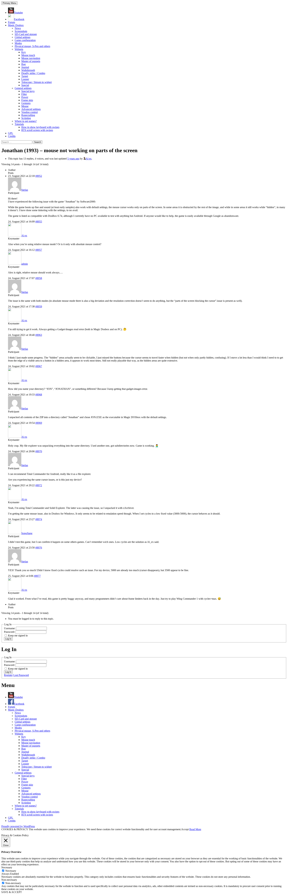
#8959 (38, 306)
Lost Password (21, 675)
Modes (18, 43)
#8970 (38, 451)
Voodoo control (29, 112)
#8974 (38, 519)
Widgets (19, 49)
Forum (11, 22)
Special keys (27, 91)
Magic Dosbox (16, 25)
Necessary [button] (6, 867)
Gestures (25, 103)
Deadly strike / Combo (33, 73)
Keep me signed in (18, 635)
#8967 (38, 366)
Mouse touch (28, 55)
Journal (25, 67)
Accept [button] (185, 829)
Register (8, 675)
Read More (195, 829)
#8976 (38, 547)
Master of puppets (30, 61)
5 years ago (73, 158)
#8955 (38, 221)
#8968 (38, 394)
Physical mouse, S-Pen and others (32, 46)
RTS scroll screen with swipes (37, 130)
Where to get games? (26, 121)
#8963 (38, 335)
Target (24, 76)
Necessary (10, 870)
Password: (10, 631)
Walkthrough (28, 70)
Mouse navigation (30, 58)
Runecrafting (28, 115)
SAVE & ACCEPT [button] (11, 892)
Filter (24, 94)
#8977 (37, 575)
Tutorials (19, 124)
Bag (23, 64)
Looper (25, 79)
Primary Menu (9, 3)
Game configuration (25, 40)
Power (24, 97)
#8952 (38, 176)
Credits (12, 136)
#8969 (38, 422)
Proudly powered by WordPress (18, 826)
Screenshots (21, 31)
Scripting (26, 118)
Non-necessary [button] (9, 879)
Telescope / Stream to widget (36, 82)
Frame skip (27, 100)
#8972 (38, 485)
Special (25, 85)
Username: (10, 628)
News (18, 28)
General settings (23, 88)
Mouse (24, 106)
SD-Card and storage (26, 34)
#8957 (38, 249)
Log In (8, 639)
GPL (10, 133)
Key (23, 52)
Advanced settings (31, 109)
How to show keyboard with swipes (40, 127)
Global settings (22, 37)
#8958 (38, 278)
